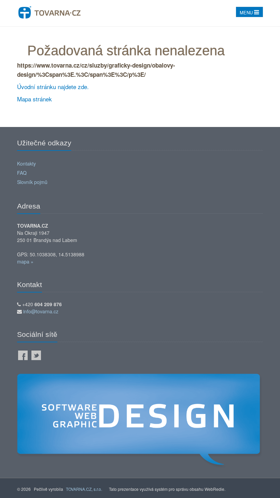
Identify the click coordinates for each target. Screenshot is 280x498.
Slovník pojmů (32, 182)
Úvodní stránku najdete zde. (53, 86)
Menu (247, 12)
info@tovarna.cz (40, 311)
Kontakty (26, 163)
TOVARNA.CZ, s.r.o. (84, 489)
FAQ (22, 172)
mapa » (25, 261)
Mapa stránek (34, 99)
